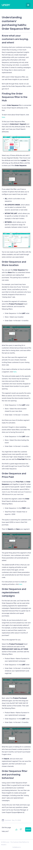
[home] (5, 5)
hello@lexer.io (16, 847)
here (3, 117)
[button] (28, 5)
